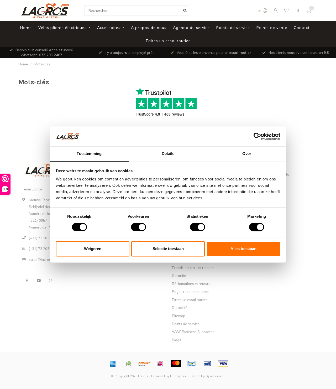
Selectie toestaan (168, 249)
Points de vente (271, 27)
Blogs (176, 340)
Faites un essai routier (168, 40)
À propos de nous (148, 27)
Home (26, 27)
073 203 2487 (50, 55)
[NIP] (207, 363)
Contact (301, 27)
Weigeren (92, 249)
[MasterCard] (175, 363)
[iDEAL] (160, 363)
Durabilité (179, 307)
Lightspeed (178, 376)
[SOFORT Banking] (144, 363)
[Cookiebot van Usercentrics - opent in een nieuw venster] (257, 136)
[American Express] (112, 363)
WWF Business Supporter (193, 332)
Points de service (233, 27)
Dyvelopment (215, 376)
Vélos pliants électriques (62, 27)
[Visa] (223, 363)
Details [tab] (168, 154)
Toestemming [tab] (89, 154)
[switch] (134, 227)
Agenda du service (191, 27)
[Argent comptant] (128, 363)
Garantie (179, 275)
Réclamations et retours (191, 284)
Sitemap (178, 316)
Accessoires (108, 27)
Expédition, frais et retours (193, 268)
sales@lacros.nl (42, 259)
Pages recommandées (190, 291)
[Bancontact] (191, 363)
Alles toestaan (243, 249)
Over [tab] (246, 154)
